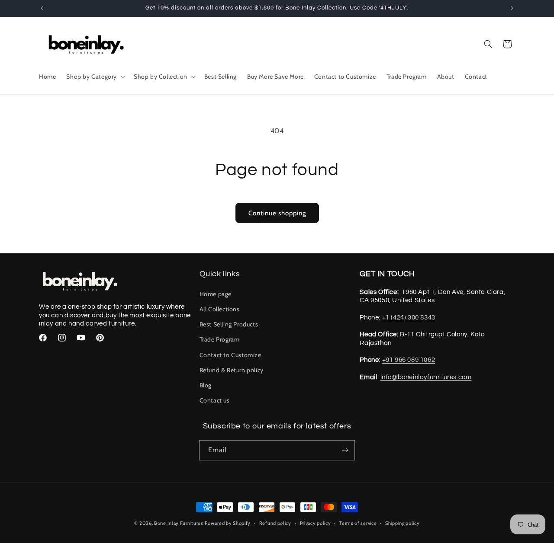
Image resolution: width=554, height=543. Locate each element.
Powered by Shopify (228, 523)
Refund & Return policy (232, 370)
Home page (216, 294)
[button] (95, 76)
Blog (206, 385)
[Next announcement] (512, 8)
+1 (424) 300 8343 (408, 317)
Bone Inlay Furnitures (178, 523)
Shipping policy (402, 523)
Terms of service (358, 523)
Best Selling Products (229, 324)
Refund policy (275, 523)
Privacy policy (315, 523)
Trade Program (220, 339)
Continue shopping (277, 213)
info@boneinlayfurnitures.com (426, 377)
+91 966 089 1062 (408, 360)
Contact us (215, 400)
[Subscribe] (344, 450)
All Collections (220, 309)
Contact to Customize (230, 355)
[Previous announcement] (42, 8)
